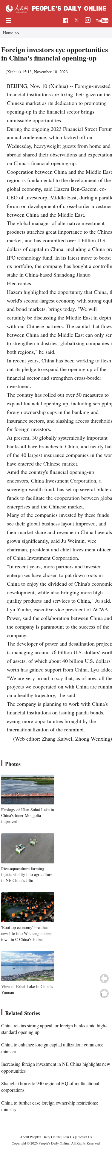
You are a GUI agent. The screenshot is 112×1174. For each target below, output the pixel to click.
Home (8, 32)
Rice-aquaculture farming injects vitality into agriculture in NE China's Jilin (26, 874)
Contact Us (84, 1136)
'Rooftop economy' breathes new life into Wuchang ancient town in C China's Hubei (27, 933)
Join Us (69, 1136)
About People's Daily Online (40, 1136)
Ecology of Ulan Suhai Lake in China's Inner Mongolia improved (27, 815)
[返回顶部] (104, 993)
